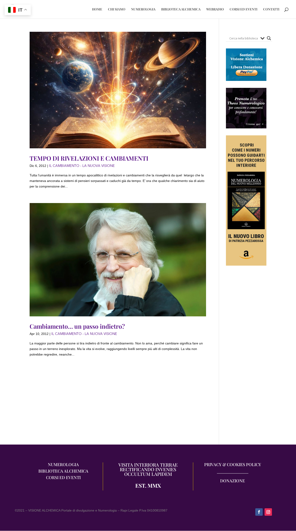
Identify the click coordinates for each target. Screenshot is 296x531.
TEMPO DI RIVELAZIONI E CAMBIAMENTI (89, 158)
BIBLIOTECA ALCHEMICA (180, 9)
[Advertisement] (246, 357)
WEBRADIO (215, 9)
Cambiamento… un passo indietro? (77, 326)
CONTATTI (271, 9)
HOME (97, 9)
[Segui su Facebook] (259, 512)
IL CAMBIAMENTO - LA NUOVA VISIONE (82, 165)
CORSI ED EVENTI (243, 9)
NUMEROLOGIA (143, 9)
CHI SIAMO (116, 9)
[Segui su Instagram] (268, 512)
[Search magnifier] (269, 38)
